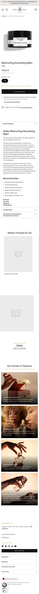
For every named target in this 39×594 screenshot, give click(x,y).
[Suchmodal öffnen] (7, 9)
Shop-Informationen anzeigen (12, 102)
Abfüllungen (5, 537)
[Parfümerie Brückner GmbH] (19, 9)
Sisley (3, 65)
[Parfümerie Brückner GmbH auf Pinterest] (6, 546)
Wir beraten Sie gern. (25, 107)
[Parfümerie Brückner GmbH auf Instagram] (9, 546)
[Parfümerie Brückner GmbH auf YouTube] (15, 546)
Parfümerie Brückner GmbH (21, 582)
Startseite (4, 16)
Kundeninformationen (8, 534)
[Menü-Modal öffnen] (3, 9)
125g (4, 80)
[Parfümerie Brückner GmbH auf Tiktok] (12, 546)
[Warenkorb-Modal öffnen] (36, 9)
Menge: (6, 77)
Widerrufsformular (19, 550)
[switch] (4, 591)
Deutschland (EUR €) (11, 579)
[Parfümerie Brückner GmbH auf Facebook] (2, 546)
